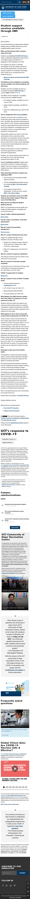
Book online (4, 217)
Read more (4, 276)
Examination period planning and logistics (15, 504)
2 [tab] (7, 787)
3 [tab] (10, 787)
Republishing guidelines (15, 897)
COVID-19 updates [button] (7, 16)
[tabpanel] (15, 773)
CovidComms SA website (8, 573)
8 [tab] (26, 787)
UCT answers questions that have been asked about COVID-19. (14, 730)
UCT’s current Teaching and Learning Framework (14, 512)
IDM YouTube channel (6, 804)
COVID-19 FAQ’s (8, 725)
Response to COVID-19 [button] (8, 439)
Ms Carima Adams (14, 193)
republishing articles (16, 423)
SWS (13, 184)
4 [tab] (13, 787)
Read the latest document (8, 484)
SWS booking (17, 114)
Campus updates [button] (7, 13)
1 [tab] (4, 787)
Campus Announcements (11, 411)
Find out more (5, 232)
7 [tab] (23, 787)
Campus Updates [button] (7, 442)
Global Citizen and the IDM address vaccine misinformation (14, 779)
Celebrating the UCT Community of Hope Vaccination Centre (14, 590)
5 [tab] (16, 787)
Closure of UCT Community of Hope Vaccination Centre (17, 519)
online (3, 166)
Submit (23, 873)
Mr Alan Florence (23, 395)
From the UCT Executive (11, 408)
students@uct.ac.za (10, 285)
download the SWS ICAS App (18, 56)
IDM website (16, 804)
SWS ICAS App (19, 91)
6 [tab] (20, 787)
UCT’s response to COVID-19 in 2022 (12, 19)
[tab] (15, 526)
